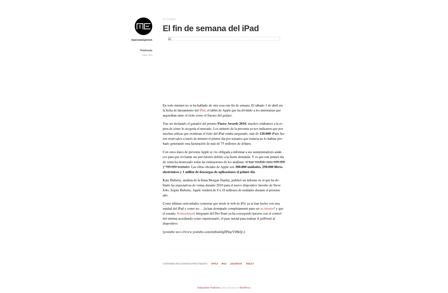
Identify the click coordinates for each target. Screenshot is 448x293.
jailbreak (236, 264)
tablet (250, 264)
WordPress (245, 287)
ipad (224, 264)
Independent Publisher (208, 287)
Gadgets (171, 19)
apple (214, 264)
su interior (267, 208)
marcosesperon (141, 39)
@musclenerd (186, 213)
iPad (202, 110)
